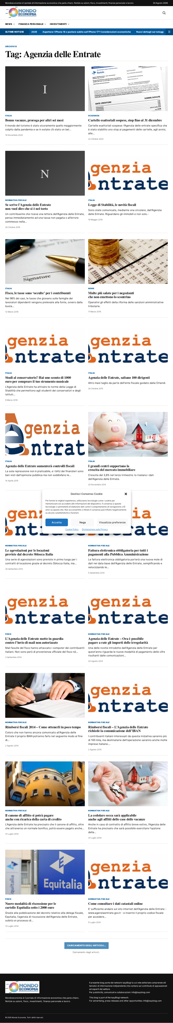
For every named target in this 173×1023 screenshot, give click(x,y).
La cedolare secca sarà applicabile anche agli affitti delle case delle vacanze (116, 817)
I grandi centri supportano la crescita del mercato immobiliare (111, 467)
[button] (126, 494)
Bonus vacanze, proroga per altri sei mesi (34, 120)
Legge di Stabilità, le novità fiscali (112, 204)
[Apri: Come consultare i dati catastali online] (128, 872)
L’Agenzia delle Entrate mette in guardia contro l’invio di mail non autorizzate (34, 640)
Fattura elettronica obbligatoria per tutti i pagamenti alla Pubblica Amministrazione (118, 552)
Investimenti (58, 24)
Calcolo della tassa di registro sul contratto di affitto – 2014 (109, 993)
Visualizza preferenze (112, 522)
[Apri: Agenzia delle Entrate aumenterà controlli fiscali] (45, 434)
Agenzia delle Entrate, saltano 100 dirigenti (119, 377)
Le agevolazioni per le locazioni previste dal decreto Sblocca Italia (29, 552)
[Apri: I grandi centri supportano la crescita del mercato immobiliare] (128, 434)
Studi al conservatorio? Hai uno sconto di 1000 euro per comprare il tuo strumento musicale (38, 379)
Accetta (57, 522)
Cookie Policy (72, 529)
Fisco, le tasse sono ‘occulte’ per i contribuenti (38, 292)
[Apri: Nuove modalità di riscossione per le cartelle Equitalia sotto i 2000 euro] (45, 872)
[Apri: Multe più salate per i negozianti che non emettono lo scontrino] (128, 261)
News (8, 24)
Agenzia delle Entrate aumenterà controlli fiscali (40, 465)
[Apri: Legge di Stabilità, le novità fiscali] (128, 173)
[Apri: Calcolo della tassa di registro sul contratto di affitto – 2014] (128, 960)
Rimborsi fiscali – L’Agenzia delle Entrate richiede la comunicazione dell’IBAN (118, 728)
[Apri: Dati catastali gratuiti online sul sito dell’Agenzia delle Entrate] (45, 960)
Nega (82, 522)
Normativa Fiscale (16, 200)
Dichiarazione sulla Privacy (95, 529)
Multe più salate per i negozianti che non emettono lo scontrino (111, 294)
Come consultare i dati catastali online (115, 903)
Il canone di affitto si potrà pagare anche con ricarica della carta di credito (33, 817)
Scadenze (93, 115)
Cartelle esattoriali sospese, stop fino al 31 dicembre (125, 120)
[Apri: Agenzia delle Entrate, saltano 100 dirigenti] (128, 346)
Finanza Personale (31, 24)
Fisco (8, 634)
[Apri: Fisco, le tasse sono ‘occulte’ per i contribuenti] (45, 261)
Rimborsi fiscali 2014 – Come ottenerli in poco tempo (43, 726)
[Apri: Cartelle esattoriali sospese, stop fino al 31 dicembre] (128, 88)
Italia (8, 115)
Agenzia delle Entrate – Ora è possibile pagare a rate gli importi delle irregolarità (118, 640)
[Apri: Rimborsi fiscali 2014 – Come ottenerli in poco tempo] (45, 695)
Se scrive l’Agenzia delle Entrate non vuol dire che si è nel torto (28, 206)
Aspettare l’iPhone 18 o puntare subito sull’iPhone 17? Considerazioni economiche (62, 31)
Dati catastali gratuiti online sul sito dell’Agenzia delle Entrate (27, 993)
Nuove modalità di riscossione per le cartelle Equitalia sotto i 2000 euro (30, 905)
